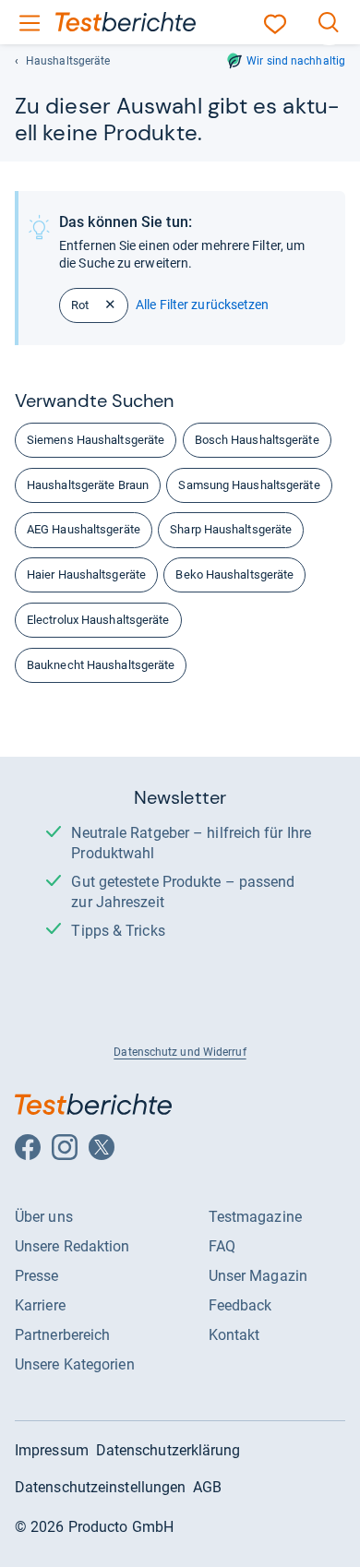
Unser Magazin (258, 1276)
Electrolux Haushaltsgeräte (98, 620)
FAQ (222, 1246)
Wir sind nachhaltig (295, 60)
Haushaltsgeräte (68, 60)
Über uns (44, 1217)
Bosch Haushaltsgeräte (257, 440)
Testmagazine (255, 1217)
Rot (80, 305)
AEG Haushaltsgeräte (83, 529)
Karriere (40, 1305)
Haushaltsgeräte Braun (88, 485)
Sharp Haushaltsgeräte (231, 529)
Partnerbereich (62, 1335)
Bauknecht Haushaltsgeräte (100, 665)
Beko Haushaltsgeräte (234, 574)
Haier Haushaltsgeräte (86, 574)
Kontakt (234, 1335)
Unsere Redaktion (72, 1246)
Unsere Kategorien (75, 1364)
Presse (37, 1276)
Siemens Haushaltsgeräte (95, 440)
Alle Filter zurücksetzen (202, 304)
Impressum (52, 1450)
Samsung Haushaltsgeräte (248, 485)
